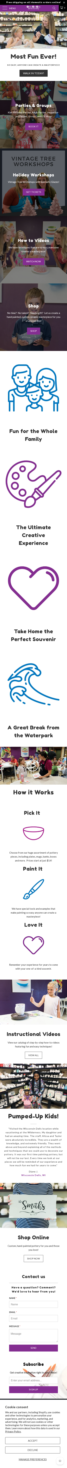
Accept (33, 1440)
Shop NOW (33, 1258)
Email (13, 1312)
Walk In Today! (33, 46)
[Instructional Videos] (33, 1002)
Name (13, 1298)
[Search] (54, 8)
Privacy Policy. (13, 1431)
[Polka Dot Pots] (33, 8)
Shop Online (33, 1237)
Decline (32, 1450)
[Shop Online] (33, 1205)
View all (33, 1055)
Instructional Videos (33, 1034)
